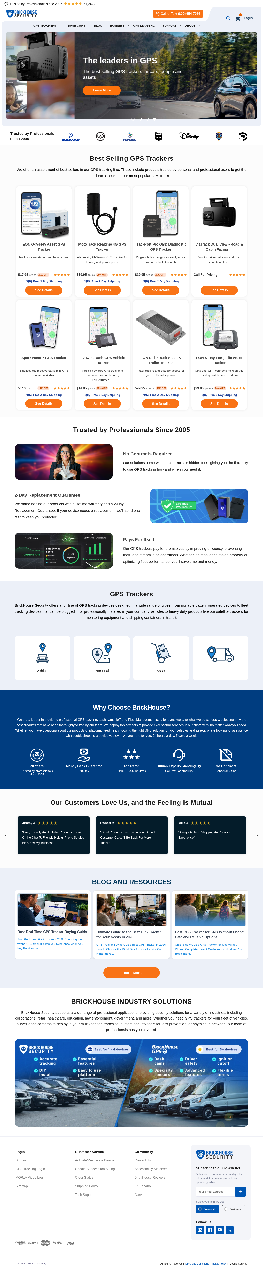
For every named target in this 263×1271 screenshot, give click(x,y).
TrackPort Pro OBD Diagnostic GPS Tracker (160, 246)
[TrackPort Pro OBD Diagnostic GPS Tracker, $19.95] (161, 214)
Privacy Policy (218, 1263)
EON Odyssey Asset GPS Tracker (44, 246)
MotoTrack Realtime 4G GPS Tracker (102, 246)
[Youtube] (220, 1230)
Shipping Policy (86, 1186)
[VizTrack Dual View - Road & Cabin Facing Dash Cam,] (219, 214)
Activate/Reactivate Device (94, 1160)
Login (248, 18)
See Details (161, 404)
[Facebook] (210, 1230)
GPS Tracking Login (30, 1169)
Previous (6, 835)
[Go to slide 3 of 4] (147, 119)
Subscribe (240, 1192)
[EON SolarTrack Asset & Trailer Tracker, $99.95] (161, 327)
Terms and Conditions (197, 1263)
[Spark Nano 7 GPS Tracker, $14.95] (44, 327)
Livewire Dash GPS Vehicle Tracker (102, 360)
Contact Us (143, 1160)
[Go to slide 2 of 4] (140, 119)
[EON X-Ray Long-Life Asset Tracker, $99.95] (219, 327)
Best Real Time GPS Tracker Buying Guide (52, 932)
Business (235, 1209)
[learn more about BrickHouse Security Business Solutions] (131, 1083)
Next (257, 835)
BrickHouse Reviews (150, 1177)
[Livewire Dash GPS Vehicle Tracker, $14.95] (102, 327)
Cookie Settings (238, 1263)
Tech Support (84, 1195)
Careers (140, 1195)
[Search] (227, 18)
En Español (143, 1186)
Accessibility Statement (151, 1169)
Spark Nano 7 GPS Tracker (43, 358)
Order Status (84, 1177)
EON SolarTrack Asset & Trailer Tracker (160, 360)
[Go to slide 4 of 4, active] (154, 119)
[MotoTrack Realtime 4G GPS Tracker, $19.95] (102, 214)
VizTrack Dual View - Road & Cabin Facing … (219, 246)
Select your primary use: (210, 1201)
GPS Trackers (131, 594)
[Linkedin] (200, 1230)
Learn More (33, 90)
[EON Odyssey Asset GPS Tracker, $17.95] (44, 214)
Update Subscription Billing (95, 1169)
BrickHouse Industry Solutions (131, 1001)
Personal (209, 1209)
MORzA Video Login (30, 1177)
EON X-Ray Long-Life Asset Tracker (219, 360)
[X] (229, 1230)
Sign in (21, 1160)
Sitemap (22, 1186)
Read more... (31, 948)
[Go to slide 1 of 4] (133, 119)
